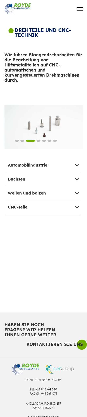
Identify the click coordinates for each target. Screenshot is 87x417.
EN (45, 235)
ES (34, 235)
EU (68, 235)
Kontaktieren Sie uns (55, 344)
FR (57, 235)
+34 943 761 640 (46, 389)
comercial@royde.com (43, 380)
